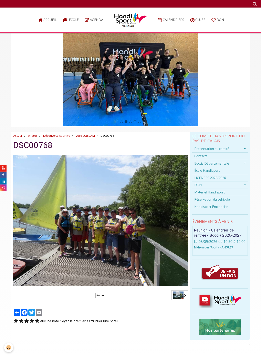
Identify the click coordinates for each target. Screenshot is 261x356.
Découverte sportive (56, 136)
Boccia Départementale (211, 163)
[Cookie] (8, 347)
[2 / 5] (21, 321)
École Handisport (207, 170)
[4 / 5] (32, 321)
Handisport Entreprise (211, 206)
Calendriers (173, 19)
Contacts (200, 156)
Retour (100, 295)
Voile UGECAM (85, 136)
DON (220, 19)
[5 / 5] (37, 321)
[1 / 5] (16, 321)
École (73, 19)
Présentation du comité (211, 148)
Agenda (96, 19)
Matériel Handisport (209, 192)
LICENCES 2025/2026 (210, 178)
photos (33, 136)
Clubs (200, 19)
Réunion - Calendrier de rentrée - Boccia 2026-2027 (218, 233)
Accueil (49, 19)
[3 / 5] (26, 321)
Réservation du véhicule (212, 199)
